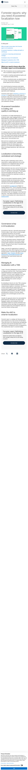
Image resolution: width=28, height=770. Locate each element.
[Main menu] (25, 2)
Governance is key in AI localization (9, 57)
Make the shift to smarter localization (10, 62)
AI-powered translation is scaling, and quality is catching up (12, 51)
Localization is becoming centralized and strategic (11, 54)
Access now (14, 212)
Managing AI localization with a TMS (10, 60)
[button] (7, 353)
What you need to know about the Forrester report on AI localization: (11, 47)
